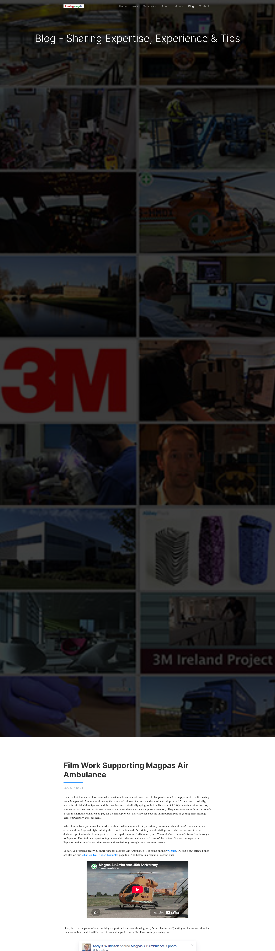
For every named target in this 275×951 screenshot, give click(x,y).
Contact (204, 6)
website (171, 850)
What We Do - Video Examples (99, 855)
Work (135, 6)
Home (123, 6)
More (177, 6)
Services (148, 6)
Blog (191, 6)
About (165, 6)
